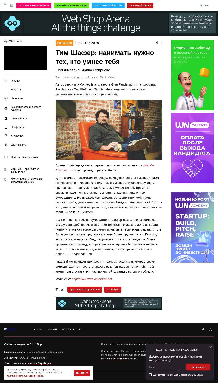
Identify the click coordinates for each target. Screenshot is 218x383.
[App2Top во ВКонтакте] (203, 330)
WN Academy (18, 144)
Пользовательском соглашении (118, 358)
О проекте (36, 329)
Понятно (82, 372)
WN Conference (71, 329)
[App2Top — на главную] (13, 329)
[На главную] (5, 5)
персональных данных (192, 375)
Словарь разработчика (24, 157)
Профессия (17, 127)
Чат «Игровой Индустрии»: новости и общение (27, 180)
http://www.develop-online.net (92, 279)
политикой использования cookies (25, 376)
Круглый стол (19, 118)
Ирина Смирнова (95, 70)
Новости (16, 89)
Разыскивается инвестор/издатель (26, 108)
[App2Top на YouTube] (195, 330)
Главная (15, 80)
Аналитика (17, 135)
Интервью (17, 98)
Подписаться (198, 366)
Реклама (52, 329)
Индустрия (64, 42)
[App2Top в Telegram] (211, 330)
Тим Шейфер (107, 77)
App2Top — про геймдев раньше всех (25, 170)
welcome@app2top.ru (40, 363)
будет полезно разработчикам (80, 77)
